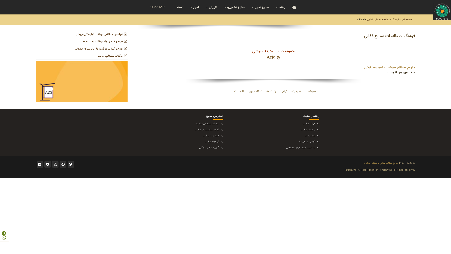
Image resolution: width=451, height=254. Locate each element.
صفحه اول (407, 20)
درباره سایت (309, 123)
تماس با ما (310, 135)
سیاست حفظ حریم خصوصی (300, 147)
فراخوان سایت (212, 141)
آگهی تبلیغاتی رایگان (209, 147)
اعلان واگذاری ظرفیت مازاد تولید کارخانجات (99, 49)
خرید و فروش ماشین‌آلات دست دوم (103, 41)
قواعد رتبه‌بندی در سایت (207, 129)
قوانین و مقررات (307, 141)
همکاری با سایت (211, 135)
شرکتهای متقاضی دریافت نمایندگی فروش (100, 34)
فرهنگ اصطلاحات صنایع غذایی (383, 20)
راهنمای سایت (308, 129)
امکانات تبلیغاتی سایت (111, 56)
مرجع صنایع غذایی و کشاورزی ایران (380, 163)
